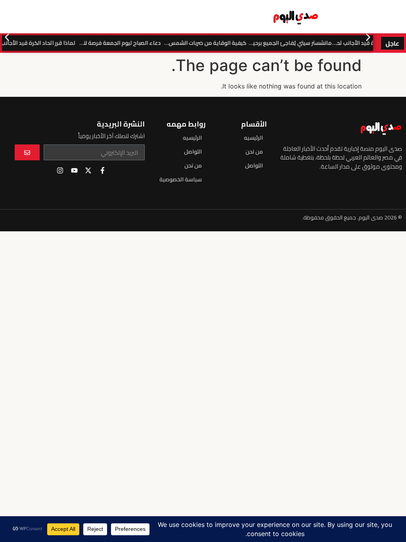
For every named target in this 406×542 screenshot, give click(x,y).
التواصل (254, 165)
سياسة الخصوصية (180, 179)
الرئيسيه (253, 138)
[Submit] (27, 152)
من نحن (254, 151)
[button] (7, 37)
